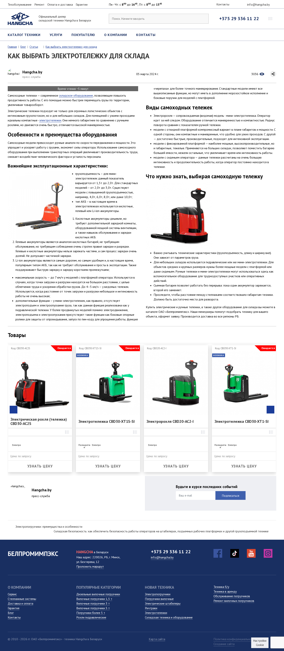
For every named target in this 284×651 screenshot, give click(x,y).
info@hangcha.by (258, 4)
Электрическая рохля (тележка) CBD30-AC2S (38, 421)
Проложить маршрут (90, 566)
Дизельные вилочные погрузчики (98, 594)
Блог (11, 613)
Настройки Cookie (259, 643)
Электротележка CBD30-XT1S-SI (106, 421)
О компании (115, 35)
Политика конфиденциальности (234, 639)
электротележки (50, 120)
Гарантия (13, 608)
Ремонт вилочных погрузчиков (233, 601)
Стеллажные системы (22, 599)
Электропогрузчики (157, 594)
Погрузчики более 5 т (90, 613)
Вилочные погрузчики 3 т (93, 603)
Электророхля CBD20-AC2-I (170, 421)
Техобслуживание (19, 4)
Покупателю (83, 35)
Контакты (222, 4)
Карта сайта (157, 639)
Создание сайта (224, 644)
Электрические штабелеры (162, 603)
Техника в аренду (225, 591)
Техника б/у (221, 587)
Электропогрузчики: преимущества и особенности (48, 526)
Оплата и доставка (60, 4)
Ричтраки (151, 608)
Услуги (56, 35)
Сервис (12, 594)
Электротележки (156, 613)
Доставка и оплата (20, 603)
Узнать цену (40, 466)
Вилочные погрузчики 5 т (93, 608)
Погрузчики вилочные (159, 599)
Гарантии (82, 4)
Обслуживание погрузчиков (231, 596)
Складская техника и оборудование (169, 617)
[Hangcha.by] (20, 18)
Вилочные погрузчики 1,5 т (94, 599)
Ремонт (39, 4)
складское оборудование (76, 95)
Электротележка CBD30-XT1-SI (241, 421)
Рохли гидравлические (91, 617)
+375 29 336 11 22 (239, 18)
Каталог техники (24, 35)
